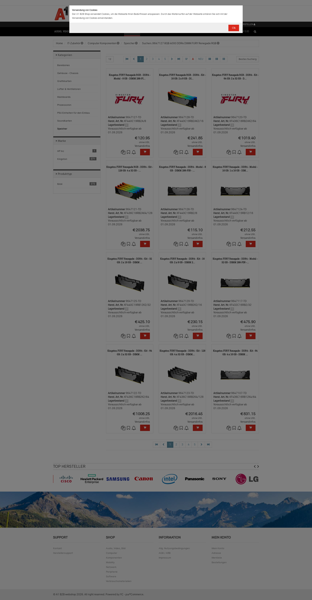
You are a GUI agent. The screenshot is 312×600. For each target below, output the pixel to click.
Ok (233, 27)
